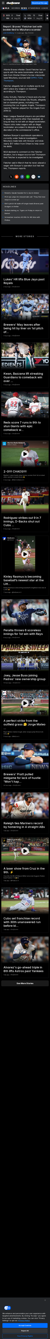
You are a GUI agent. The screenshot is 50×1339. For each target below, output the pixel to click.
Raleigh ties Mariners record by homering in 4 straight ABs (24, 825)
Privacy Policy (24, 1320)
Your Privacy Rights (25, 1336)
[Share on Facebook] (22, 177)
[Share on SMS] (39, 177)
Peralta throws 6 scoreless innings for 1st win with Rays (23, 632)
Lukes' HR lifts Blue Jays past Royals (24, 281)
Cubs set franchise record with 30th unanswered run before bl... (22, 922)
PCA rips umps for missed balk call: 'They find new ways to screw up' (25, 198)
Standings (34, 8)
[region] (25, 1318)
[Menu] (3, 3)
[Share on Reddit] (17, 177)
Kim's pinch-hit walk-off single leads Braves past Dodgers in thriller (24, 205)
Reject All (25, 1331)
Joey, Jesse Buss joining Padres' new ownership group (25, 677)
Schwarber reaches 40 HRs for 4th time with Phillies (22, 218)
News (24, 8)
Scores (16, 8)
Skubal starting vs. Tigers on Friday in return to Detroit (23, 211)
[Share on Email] (33, 177)
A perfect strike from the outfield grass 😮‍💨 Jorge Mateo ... (24, 724)
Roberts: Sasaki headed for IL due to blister (22, 193)
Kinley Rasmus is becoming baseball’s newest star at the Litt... (24, 580)
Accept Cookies (25, 1325)
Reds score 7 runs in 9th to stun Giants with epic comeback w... (22, 426)
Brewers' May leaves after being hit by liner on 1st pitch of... (23, 328)
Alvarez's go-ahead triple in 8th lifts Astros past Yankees (23, 969)
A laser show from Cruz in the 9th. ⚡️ (24, 870)
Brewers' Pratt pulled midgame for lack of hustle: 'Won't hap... (22, 777)
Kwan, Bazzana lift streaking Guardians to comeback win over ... (23, 377)
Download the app (39, 3)
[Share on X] (11, 177)
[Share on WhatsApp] (28, 177)
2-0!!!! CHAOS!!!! (15, 471)
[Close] (45, 1300)
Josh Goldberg (8, 33)
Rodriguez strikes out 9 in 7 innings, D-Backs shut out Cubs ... (22, 521)
